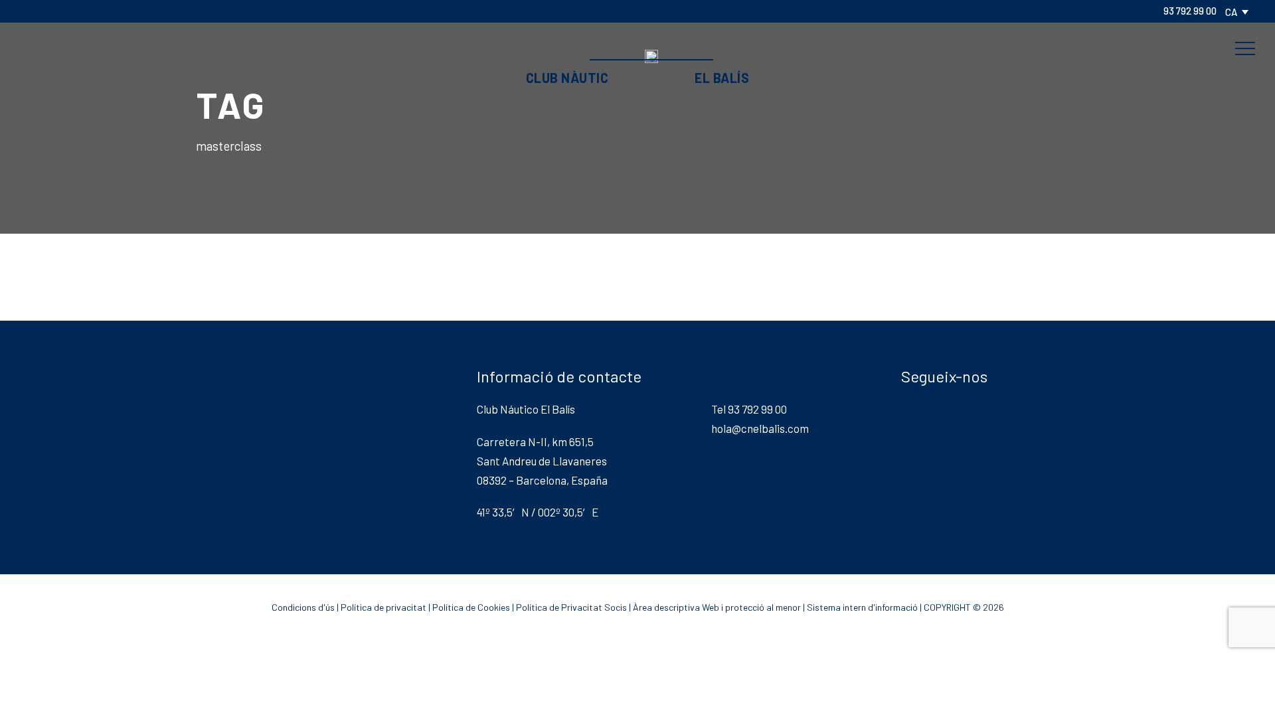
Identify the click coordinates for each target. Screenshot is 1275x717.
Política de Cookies (471, 607)
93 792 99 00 (1190, 11)
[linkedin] (73, 11)
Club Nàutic (567, 78)
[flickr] (52, 11)
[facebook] (31, 11)
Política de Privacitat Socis (571, 607)
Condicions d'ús (303, 607)
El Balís (722, 78)
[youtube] (116, 11)
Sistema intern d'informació (862, 607)
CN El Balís (637, 28)
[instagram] (137, 11)
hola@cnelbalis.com (760, 428)
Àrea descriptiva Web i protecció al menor (717, 607)
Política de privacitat (383, 607)
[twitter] (94, 11)
